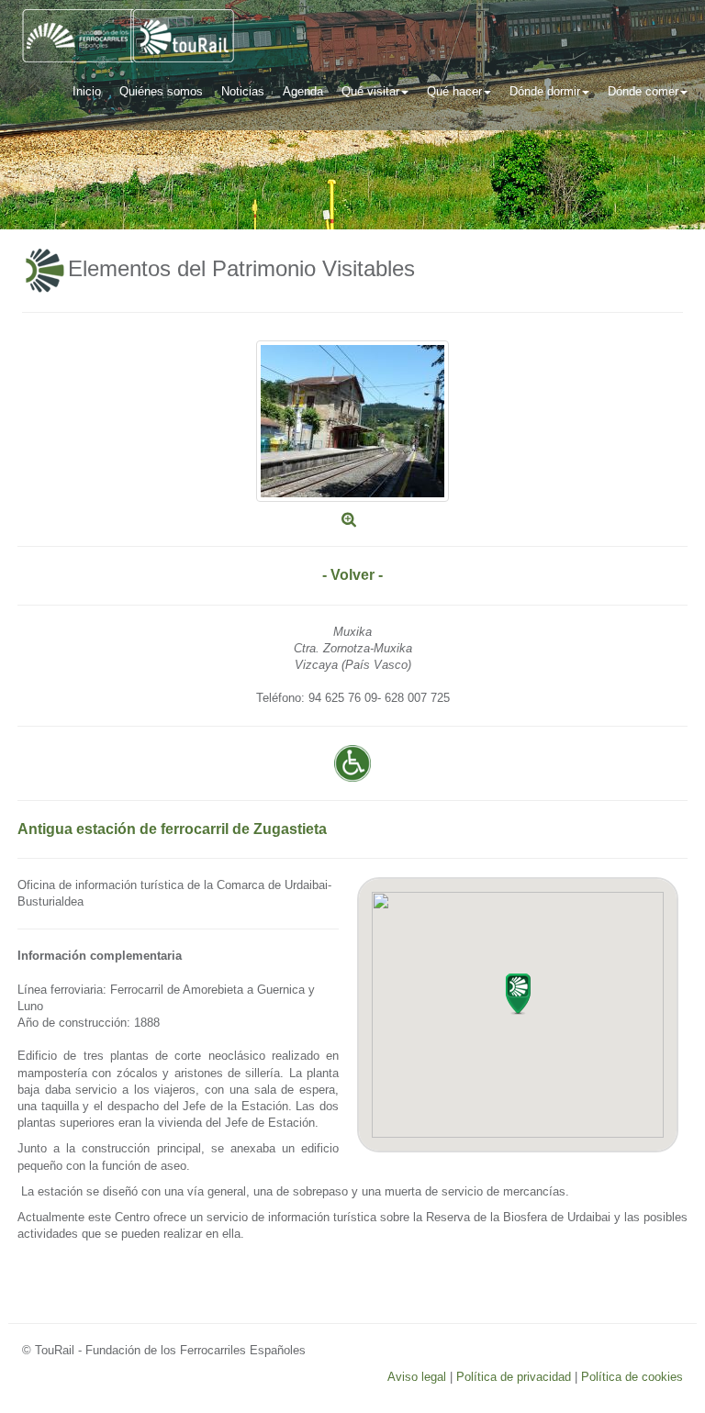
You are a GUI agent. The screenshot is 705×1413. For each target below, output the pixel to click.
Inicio (87, 91)
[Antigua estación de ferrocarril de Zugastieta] (352, 420)
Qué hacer (454, 91)
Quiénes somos (161, 91)
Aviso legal (416, 1377)
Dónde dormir (544, 91)
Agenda (303, 91)
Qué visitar (370, 91)
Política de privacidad (513, 1377)
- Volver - (352, 575)
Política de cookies (632, 1377)
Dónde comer (643, 91)
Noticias (242, 91)
